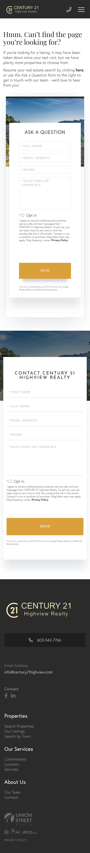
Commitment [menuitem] (15, 759)
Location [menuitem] (11, 764)
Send (45, 270)
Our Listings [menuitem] (14, 731)
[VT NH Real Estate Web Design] (45, 819)
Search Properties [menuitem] (19, 726)
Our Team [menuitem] (12, 792)
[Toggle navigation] (81, 9)
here (79, 69)
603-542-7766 (48, 640)
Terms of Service (44, 289)
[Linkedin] (13, 696)
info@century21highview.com (28, 672)
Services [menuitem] (11, 769)
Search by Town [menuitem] (17, 736)
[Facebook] (6, 696)
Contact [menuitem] (11, 797)
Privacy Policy (59, 240)
